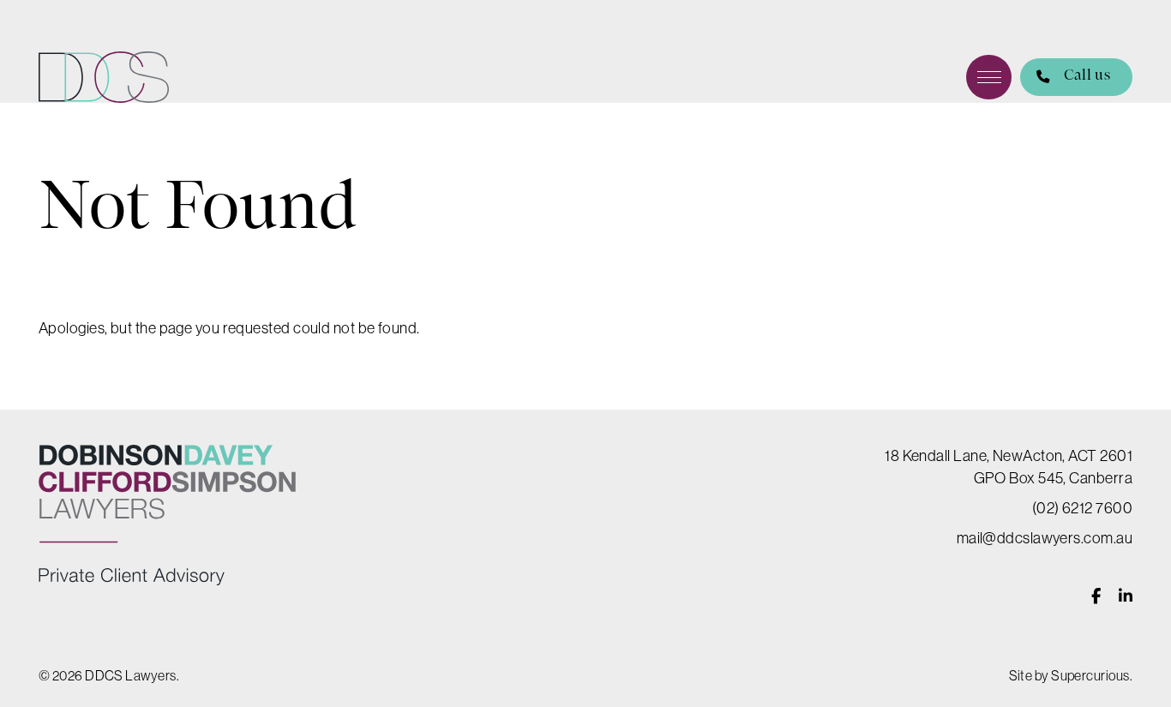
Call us (1087, 76)
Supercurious (1090, 675)
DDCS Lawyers (104, 77)
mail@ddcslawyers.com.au (1044, 538)
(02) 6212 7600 (1082, 508)
